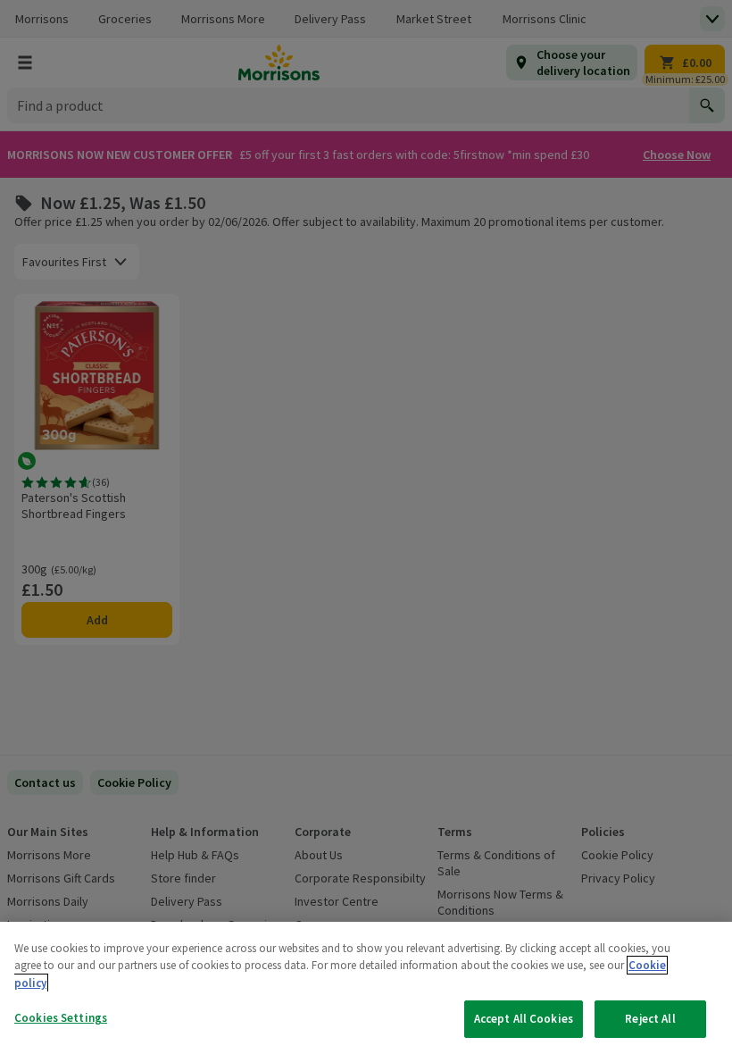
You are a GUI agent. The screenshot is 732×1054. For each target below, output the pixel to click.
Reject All (650, 1018)
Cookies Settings (60, 1017)
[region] (366, 988)
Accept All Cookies (523, 1018)
